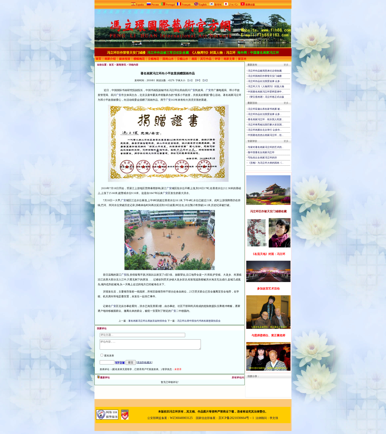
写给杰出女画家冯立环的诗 (262, 157)
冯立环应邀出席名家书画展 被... (265, 109)
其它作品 (205, 58)
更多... (287, 64)
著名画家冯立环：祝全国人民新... (265, 119)
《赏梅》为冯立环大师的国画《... (265, 162)
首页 (98, 58)
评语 (217, 58)
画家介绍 (110, 58)
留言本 (242, 58)
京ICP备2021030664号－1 (236, 418)
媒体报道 (124, 58)
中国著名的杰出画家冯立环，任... (265, 135)
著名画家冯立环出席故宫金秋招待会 (147, 320)
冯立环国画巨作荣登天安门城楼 (265, 76)
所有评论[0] (238, 377)
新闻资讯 (121, 64)
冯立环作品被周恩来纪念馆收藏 (265, 70)
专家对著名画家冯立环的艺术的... (265, 147)
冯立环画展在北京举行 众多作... (265, 129)
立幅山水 (182, 58)
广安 (192, 90)
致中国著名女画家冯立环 (261, 152)
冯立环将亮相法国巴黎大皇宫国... (265, 124)
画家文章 (229, 58)
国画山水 (168, 58)
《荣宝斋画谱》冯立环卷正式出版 (266, 96)
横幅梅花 (139, 58)
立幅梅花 (153, 58)
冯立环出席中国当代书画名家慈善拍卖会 (199, 320)
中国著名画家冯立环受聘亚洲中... (265, 91)
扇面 (194, 58)
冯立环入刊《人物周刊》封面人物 (266, 86)
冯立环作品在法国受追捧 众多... (265, 81)
